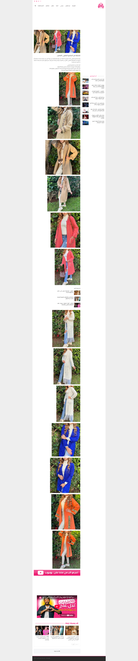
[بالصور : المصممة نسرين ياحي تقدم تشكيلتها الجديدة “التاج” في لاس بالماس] (77, 292)
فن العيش (67, 6)
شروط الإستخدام (90, 1)
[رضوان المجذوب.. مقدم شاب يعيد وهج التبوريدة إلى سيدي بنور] (85, 111)
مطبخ (52, 6)
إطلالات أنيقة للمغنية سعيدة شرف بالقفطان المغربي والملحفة (65, 304)
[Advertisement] (93, 51)
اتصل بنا (95, 1)
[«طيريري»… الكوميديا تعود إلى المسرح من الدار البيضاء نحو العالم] (85, 93)
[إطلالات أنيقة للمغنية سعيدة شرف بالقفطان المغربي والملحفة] (77, 305)
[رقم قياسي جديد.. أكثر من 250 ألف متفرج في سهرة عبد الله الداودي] (85, 105)
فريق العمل (99, 1)
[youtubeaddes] (57, 573)
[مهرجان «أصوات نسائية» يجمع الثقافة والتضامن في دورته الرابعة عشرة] (85, 86)
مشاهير (47, 6)
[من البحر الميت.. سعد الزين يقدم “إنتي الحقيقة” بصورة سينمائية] (85, 99)
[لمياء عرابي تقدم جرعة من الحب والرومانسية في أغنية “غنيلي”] (85, 81)
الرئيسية (74, 6)
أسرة (57, 6)
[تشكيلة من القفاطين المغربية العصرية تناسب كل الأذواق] (77, 299)
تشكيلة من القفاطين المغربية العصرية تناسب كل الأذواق (65, 297)
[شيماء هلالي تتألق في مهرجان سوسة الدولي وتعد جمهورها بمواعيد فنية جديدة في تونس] (85, 117)
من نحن (103, 1)
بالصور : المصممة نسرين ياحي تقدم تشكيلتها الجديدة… (65, 291)
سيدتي (61, 6)
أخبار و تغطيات (41, 6)
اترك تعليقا (56, 651)
